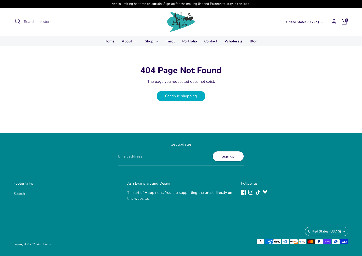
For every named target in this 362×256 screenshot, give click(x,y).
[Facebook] (243, 192)
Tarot (170, 41)
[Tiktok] (257, 192)
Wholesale (233, 41)
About (127, 41)
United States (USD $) (302, 22)
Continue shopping (181, 95)
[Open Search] (17, 21)
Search (19, 193)
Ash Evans (44, 244)
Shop (149, 41)
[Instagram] (250, 192)
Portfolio (189, 41)
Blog (253, 41)
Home (109, 41)
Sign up (228, 156)
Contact (210, 41)
